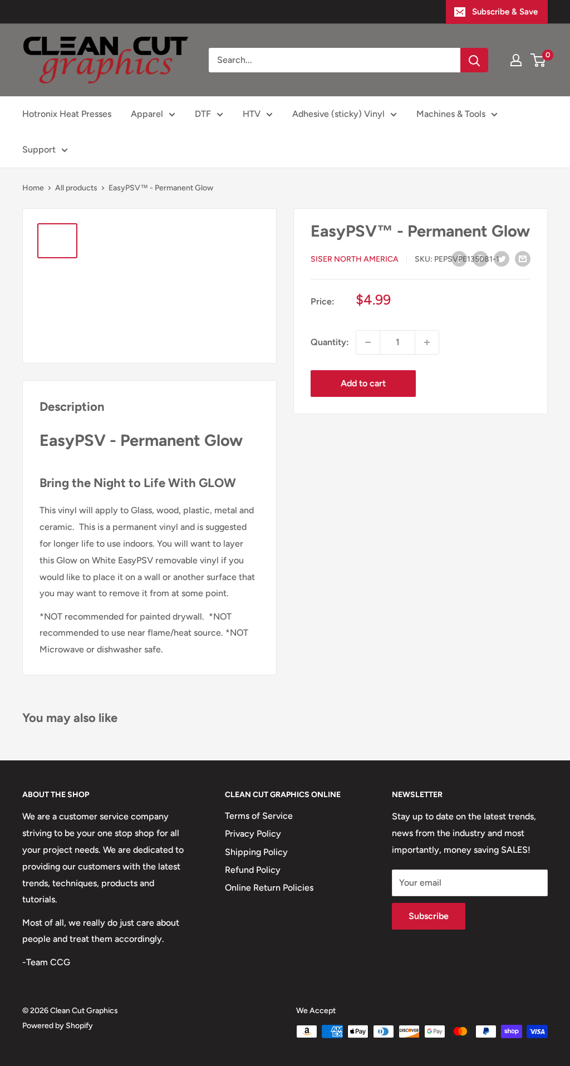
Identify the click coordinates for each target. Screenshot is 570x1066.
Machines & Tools (450, 114)
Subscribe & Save (505, 12)
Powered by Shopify (57, 1025)
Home (33, 188)
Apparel (147, 114)
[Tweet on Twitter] (501, 258)
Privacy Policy (253, 833)
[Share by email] (522, 258)
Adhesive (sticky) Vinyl (338, 114)
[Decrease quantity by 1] (368, 342)
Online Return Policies (269, 887)
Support (39, 149)
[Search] (474, 60)
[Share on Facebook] (459, 258)
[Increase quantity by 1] (427, 342)
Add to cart (363, 383)
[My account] (516, 60)
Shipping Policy (256, 852)
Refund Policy (253, 869)
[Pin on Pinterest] (480, 258)
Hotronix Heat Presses (66, 114)
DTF (203, 114)
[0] (539, 60)
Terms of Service (259, 815)
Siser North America (355, 259)
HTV (252, 114)
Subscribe (429, 916)
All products (76, 188)
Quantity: (330, 342)
